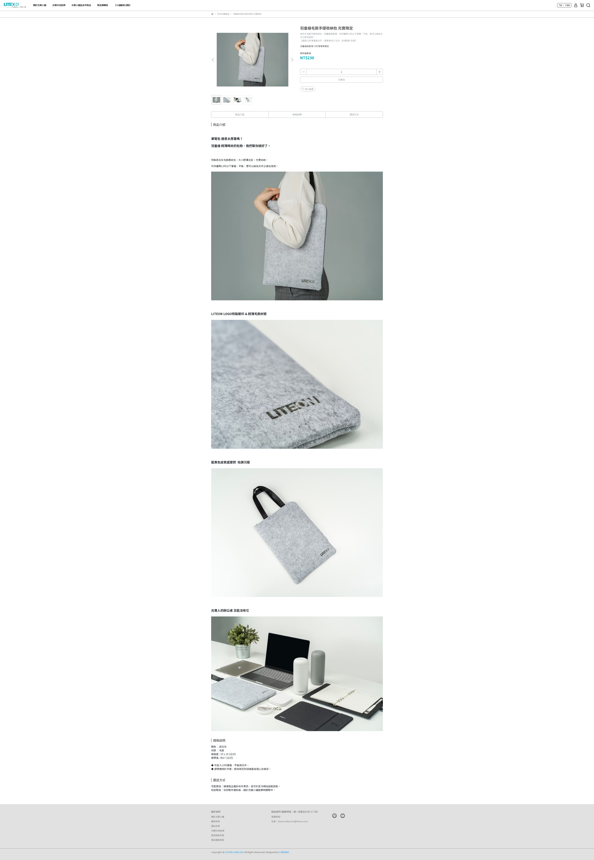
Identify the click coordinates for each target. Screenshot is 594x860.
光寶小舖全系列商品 (81, 5)
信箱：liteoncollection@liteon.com (289, 821)
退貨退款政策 (217, 835)
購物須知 (215, 821)
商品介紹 (239, 114)
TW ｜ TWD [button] (564, 5)
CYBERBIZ (284, 852)
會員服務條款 (217, 839)
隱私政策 (215, 826)
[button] (292, 60)
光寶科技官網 (58, 5)
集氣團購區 (102, 5)
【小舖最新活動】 (122, 5)
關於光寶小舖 (39, 5)
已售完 (341, 79)
